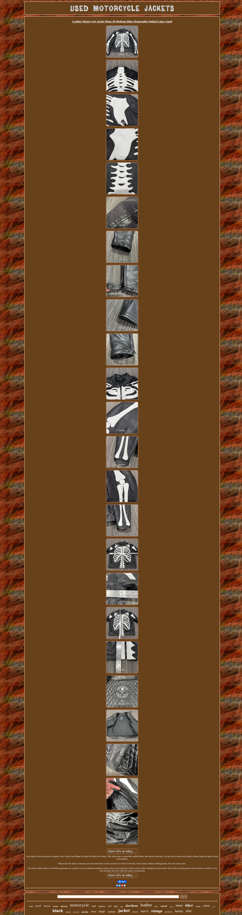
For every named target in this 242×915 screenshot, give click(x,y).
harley (179, 911)
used (213, 906)
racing (198, 906)
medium (112, 911)
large (102, 911)
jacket (124, 910)
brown (47, 906)
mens (179, 905)
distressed (64, 906)
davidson (132, 905)
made (121, 906)
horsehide (76, 912)
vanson (55, 906)
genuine (85, 912)
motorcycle (79, 905)
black (58, 910)
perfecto (168, 912)
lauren (135, 912)
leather (146, 905)
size (189, 911)
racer (38, 905)
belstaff (68, 912)
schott (206, 905)
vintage (156, 911)
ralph (94, 906)
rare (116, 906)
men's (145, 911)
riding (171, 906)
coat (31, 906)
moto (93, 911)
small (156, 906)
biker (189, 905)
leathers (102, 906)
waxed (164, 906)
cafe (110, 906)
